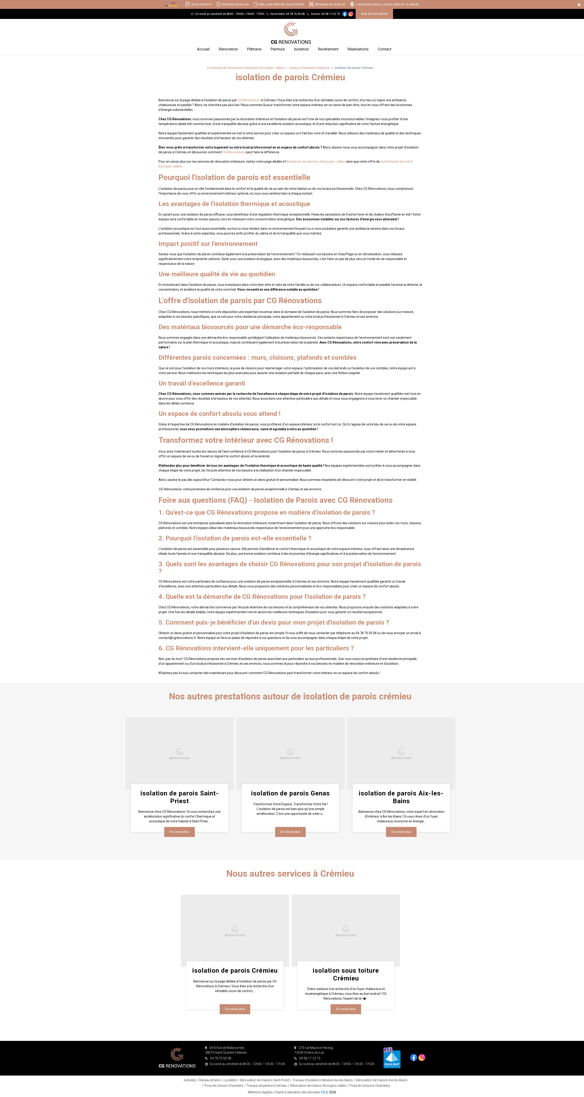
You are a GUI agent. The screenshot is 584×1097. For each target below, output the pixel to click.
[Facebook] (344, 13)
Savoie (325, 14)
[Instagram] (350, 13)
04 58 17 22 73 (309, 1058)
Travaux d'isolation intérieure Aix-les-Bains (322, 1080)
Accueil (203, 49)
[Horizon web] (324, 1092)
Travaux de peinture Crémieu (266, 1085)
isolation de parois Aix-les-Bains (401, 797)
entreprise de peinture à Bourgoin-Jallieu (316, 161)
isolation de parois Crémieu (235, 970)
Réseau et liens (209, 1080)
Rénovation (228, 49)
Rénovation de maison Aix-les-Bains (381, 1080)
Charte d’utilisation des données (297, 1092)
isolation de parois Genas (290, 793)
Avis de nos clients (374, 14)
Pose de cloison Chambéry (223, 1085)
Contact (384, 49)
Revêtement (328, 49)
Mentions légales (260, 1092)
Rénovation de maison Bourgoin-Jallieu (318, 1085)
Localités (230, 1080)
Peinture (278, 49)
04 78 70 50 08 (220, 1058)
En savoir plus (179, 832)
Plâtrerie (254, 49)
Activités (190, 1080)
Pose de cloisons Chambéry (369, 1085)
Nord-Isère (288, 14)
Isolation (301, 49)
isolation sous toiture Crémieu (346, 974)
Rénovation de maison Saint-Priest (264, 1080)
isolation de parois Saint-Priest (179, 797)
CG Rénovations (248, 100)
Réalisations (358, 49)
